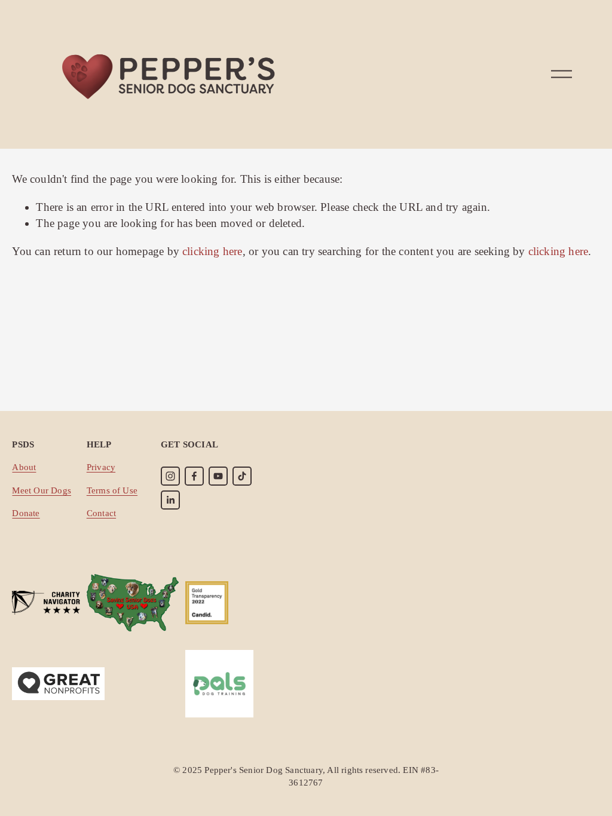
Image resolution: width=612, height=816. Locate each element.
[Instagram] (170, 476)
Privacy (101, 467)
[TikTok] (242, 476)
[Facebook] (194, 476)
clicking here (212, 251)
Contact (101, 513)
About (24, 467)
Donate (25, 513)
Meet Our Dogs (41, 490)
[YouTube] (218, 476)
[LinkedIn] (170, 500)
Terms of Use (112, 490)
